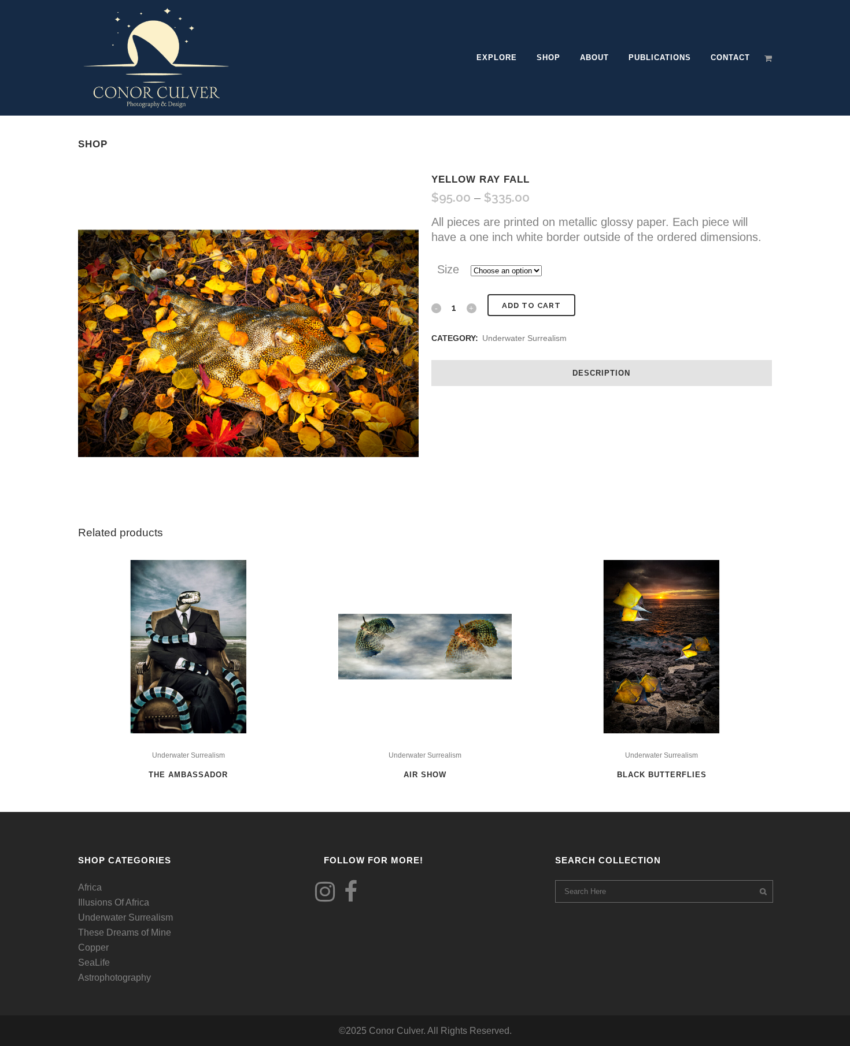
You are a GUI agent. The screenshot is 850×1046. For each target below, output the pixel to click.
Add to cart (531, 305)
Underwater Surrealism (524, 338)
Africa (90, 887)
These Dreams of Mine (124, 932)
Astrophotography (114, 977)
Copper (93, 947)
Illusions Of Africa (113, 902)
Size (448, 269)
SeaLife (94, 962)
